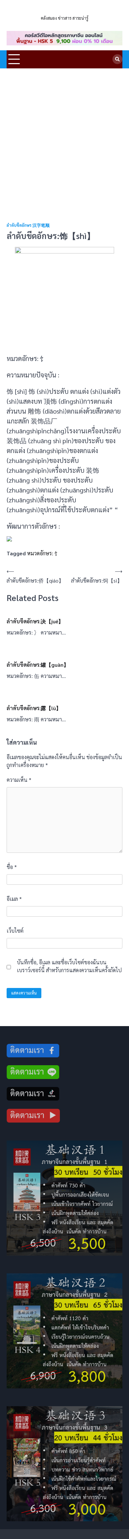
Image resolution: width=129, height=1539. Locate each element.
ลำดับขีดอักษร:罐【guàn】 (38, 664)
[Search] (117, 59)
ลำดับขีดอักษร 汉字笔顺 (28, 225)
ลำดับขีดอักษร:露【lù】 (34, 708)
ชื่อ (12, 866)
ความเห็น (19, 779)
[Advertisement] (64, 136)
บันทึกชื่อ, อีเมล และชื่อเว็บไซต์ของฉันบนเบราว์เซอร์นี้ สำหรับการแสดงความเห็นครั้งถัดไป (69, 966)
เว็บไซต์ (15, 930)
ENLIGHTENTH (64, 9)
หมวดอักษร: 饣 (43, 553)
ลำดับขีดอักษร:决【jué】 (35, 621)
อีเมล (14, 898)
